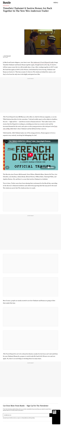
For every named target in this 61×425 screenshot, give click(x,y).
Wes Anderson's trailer (42, 62)
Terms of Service (25, 417)
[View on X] (30, 202)
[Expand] (54, 411)
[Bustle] (7, 2)
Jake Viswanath (7, 56)
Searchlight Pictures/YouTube (60, 42)
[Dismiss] (58, 411)
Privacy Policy (32, 417)
